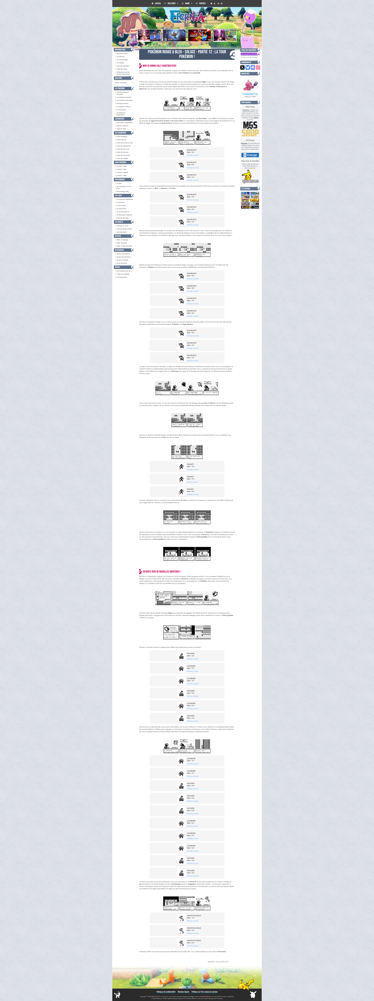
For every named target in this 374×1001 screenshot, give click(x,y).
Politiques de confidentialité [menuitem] (166, 991)
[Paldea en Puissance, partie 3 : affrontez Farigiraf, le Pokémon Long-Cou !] (224, 35)
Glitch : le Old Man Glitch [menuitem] (123, 246)
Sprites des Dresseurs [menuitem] (123, 257)
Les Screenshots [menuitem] (121, 277)
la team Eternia (205, 996)
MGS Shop (246, 110)
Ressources (119, 250)
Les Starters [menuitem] (120, 56)
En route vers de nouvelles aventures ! (250, 57)
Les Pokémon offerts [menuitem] (122, 106)
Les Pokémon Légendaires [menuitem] (120, 114)
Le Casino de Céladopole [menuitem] (124, 199)
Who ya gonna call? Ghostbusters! (250, 54)
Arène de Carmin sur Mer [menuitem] (124, 143)
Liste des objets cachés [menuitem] (123, 229)
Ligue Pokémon (120, 162)
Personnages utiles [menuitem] (122, 191)
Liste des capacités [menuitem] (122, 66)
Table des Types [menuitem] (121, 69)
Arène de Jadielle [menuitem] (121, 158)
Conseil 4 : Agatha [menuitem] (121, 172)
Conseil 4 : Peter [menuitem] (121, 175)
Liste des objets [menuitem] (121, 232)
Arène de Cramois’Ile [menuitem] (122, 155)
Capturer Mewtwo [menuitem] (122, 126)
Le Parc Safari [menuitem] (120, 205)
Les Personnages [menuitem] (121, 60)
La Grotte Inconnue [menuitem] (122, 212)
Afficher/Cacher (193, 155)
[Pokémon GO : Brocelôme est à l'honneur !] (174, 35)
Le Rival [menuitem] (118, 183)
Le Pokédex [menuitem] (119, 63)
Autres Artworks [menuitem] (121, 263)
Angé (192, 996)
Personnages (120, 179)
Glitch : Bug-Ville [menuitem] (121, 243)
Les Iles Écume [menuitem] (120, 208)
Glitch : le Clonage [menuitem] (121, 240)
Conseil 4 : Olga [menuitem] (121, 166)
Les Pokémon (120, 88)
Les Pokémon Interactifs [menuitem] (123, 100)
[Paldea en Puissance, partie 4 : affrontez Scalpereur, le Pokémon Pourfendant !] (149, 35)
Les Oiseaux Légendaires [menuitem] (124, 122)
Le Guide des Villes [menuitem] (122, 218)
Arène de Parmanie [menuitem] (122, 149)
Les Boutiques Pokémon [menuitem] (123, 215)
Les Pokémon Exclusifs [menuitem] (123, 97)
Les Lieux (118, 195)
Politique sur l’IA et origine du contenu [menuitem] (205, 991)
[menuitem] (156, 3)
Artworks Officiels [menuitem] (121, 260)
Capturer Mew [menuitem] (120, 129)
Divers (117, 267)
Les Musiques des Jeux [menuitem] (123, 271)
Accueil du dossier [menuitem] (121, 53)
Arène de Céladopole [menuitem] (122, 146)
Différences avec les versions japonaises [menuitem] (122, 73)
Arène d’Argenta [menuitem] (121, 136)
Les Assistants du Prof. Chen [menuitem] (123, 187)
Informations (120, 49)
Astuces (118, 236)
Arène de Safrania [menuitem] (121, 152)
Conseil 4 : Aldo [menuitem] (120, 169)
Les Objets (119, 222)
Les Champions (120, 132)
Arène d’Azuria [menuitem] (120, 140)
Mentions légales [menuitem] (183, 991)
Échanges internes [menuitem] (121, 103)
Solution (118, 78)
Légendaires (119, 118)
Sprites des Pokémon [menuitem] (122, 254)
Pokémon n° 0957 (250, 97)
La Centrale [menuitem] (119, 202)
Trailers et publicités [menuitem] (122, 274)
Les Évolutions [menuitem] (120, 110)
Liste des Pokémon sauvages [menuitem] (122, 93)
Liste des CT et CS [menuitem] (121, 226)
